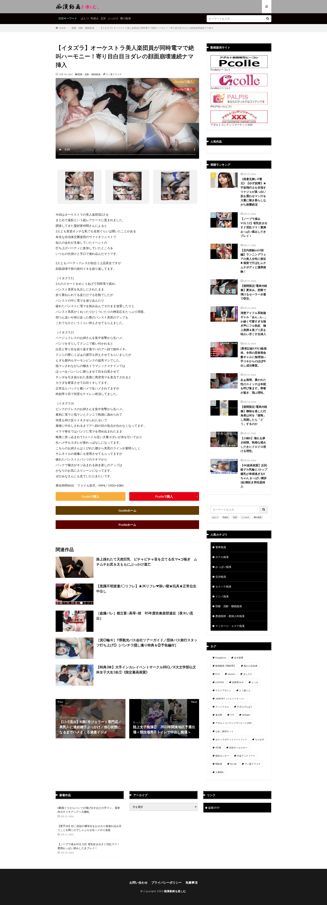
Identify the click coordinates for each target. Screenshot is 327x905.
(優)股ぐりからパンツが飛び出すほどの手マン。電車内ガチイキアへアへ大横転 (89, 809)
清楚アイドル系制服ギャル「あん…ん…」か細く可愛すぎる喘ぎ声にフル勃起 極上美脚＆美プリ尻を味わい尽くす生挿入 (254, 323)
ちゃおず (259, 739)
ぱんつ (85, 18)
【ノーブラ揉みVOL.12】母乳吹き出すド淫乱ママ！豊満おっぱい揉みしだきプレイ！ (254, 227)
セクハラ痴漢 (223, 586)
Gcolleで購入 (91, 496)
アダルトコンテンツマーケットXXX (231, 124)
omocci (231, 674)
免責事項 (191, 882)
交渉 (103, 18)
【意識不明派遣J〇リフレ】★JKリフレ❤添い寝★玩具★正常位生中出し (146, 588)
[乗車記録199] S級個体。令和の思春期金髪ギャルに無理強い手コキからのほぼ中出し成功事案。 (254, 357)
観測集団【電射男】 (225, 665)
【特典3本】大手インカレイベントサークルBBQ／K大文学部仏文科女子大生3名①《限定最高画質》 (146, 669)
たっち (254, 682)
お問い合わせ (138, 882)
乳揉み (95, 18)
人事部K (219, 772)
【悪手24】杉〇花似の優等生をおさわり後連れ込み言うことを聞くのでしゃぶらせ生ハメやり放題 (89, 828)
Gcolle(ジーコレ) (220, 88)
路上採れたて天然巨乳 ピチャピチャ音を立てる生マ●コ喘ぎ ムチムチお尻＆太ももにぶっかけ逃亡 (146, 561)
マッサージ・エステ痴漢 (229, 625)
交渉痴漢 (220, 576)
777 (232, 714)
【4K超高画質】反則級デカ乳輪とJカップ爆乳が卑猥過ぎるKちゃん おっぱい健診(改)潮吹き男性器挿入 (254, 475)
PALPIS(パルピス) (220, 106)
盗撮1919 (214, 807)
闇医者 (218, 763)
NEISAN (246, 714)
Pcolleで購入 (164, 496)
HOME (62, 28)
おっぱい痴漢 (223, 566)
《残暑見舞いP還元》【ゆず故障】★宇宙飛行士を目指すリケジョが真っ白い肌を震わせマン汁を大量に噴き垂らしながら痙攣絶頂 (253, 191)
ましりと (247, 674)
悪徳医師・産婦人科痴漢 (229, 616)
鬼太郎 (218, 714)
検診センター (222, 755)
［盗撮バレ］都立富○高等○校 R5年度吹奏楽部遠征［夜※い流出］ (144, 615)
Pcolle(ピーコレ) (220, 69)
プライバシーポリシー (166, 882)
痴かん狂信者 (250, 665)
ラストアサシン (223, 690)
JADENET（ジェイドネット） (230, 698)
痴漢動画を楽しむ (175, 891)
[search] (267, 18)
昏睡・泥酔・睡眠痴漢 (83, 28)
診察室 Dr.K (238, 682)
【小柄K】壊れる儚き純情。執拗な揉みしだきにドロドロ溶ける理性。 (253, 444)
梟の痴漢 (125, 18)
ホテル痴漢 (222, 557)
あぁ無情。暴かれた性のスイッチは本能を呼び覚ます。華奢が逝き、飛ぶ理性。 (253, 386)
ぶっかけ (113, 18)
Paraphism (220, 657)
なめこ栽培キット (224, 731)
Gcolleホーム (127, 510)
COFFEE (219, 682)
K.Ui (217, 674)
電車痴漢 (220, 547)
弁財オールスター (238, 747)
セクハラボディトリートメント (231, 739)
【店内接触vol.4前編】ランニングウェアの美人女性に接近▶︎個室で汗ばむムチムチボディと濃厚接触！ (253, 260)
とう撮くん (245, 690)
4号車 (218, 747)
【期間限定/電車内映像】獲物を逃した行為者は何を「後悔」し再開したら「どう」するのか (254, 415)
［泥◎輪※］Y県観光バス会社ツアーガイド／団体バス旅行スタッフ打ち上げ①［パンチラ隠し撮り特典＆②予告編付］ (146, 642)
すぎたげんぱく (245, 706)
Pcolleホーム (127, 524)
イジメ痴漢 (222, 596)
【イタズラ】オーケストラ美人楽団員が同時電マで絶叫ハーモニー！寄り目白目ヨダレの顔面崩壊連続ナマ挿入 (156, 28)
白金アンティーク (246, 755)
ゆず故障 (238, 657)
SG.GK (233, 763)
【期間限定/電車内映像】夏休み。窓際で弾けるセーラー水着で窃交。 (254, 292)
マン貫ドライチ (114, 74)
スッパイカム (222, 706)
